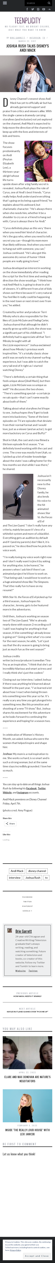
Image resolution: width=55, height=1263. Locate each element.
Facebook (31, 788)
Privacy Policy (15, 1250)
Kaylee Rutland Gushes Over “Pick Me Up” (27, 1010)
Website (7, 792)
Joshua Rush (32, 877)
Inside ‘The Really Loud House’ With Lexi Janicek (27, 1132)
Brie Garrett (17, 37)
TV (43, 37)
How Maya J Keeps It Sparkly (27, 994)
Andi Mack (17, 871)
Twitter (42, 788)
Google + (27, 911)
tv (46, 877)
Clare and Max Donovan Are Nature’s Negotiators (27, 1079)
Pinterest (27, 906)
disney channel (37, 871)
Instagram (22, 792)
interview (35, 37)
